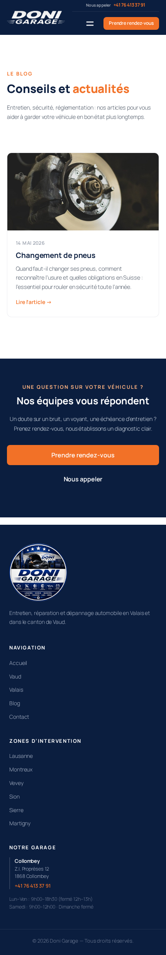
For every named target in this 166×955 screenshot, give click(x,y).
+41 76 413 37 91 (32, 885)
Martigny (19, 823)
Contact (19, 716)
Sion (14, 796)
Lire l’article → (33, 302)
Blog (14, 703)
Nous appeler (83, 479)
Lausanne (21, 755)
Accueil (18, 662)
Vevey (16, 783)
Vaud (15, 676)
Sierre (16, 810)
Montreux (20, 769)
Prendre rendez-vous (131, 23)
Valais (16, 689)
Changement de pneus (55, 255)
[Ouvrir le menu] (90, 23)
